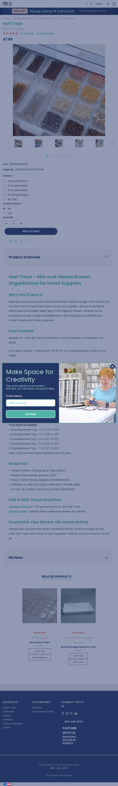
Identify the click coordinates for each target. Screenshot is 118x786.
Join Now (30, 414)
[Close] (112, 366)
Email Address (14, 396)
